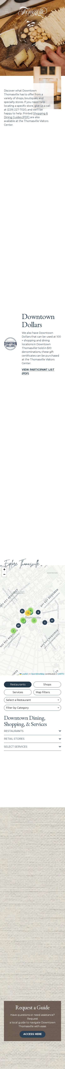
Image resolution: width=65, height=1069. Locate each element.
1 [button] (44, 622)
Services (18, 692)
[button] (13, 631)
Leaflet (24, 673)
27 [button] (18, 625)
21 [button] (22, 611)
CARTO (61, 673)
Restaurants (17, 684)
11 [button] (52, 620)
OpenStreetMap (38, 673)
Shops (47, 684)
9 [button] (38, 612)
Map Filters (43, 692)
